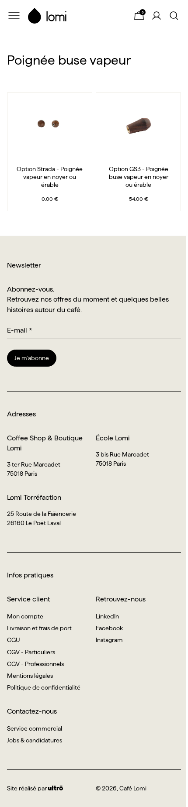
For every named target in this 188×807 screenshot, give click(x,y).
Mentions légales (30, 675)
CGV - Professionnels (35, 663)
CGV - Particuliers (31, 652)
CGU (13, 639)
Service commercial (34, 728)
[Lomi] (76, 16)
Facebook (109, 628)
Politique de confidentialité (43, 687)
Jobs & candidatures (34, 740)
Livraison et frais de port (39, 628)
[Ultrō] (55, 788)
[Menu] (14, 16)
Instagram (109, 639)
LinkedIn (107, 616)
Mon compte (25, 616)
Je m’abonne (31, 357)
